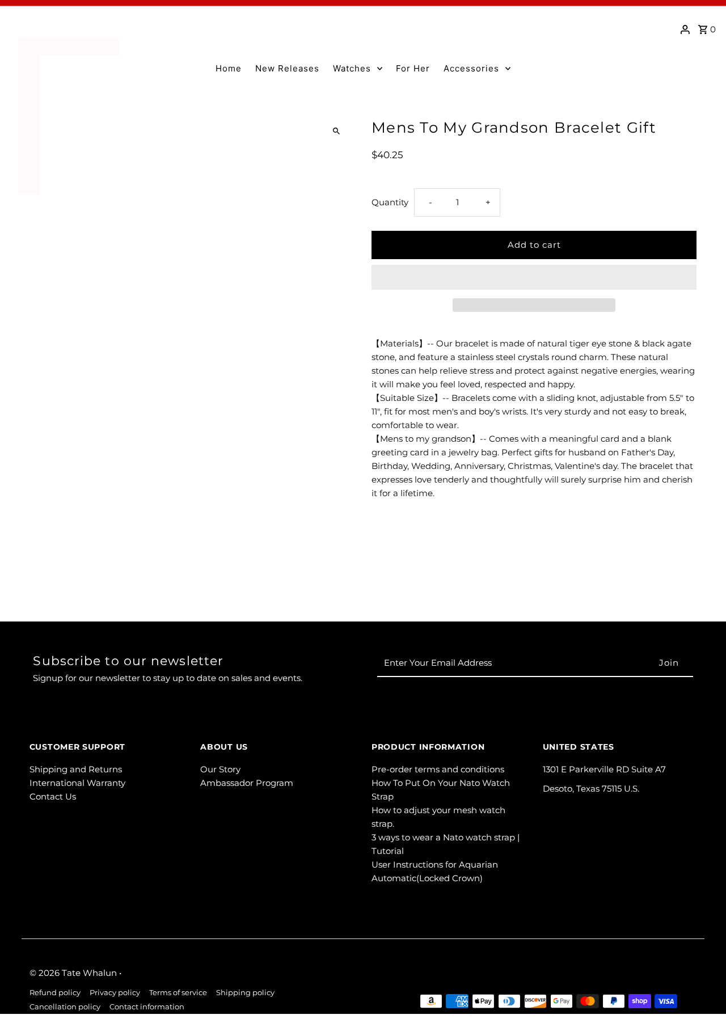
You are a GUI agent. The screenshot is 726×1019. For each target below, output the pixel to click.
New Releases (287, 68)
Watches (352, 68)
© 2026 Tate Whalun (74, 972)
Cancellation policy (64, 1007)
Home (229, 68)
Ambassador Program (246, 782)
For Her (413, 68)
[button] (534, 277)
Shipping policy (245, 992)
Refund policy (55, 992)
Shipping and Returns (75, 769)
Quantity (390, 202)
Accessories (471, 68)
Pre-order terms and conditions (438, 769)
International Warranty (77, 782)
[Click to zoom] (336, 131)
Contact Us (52, 796)
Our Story (220, 769)
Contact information (146, 1007)
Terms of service (178, 992)
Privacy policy (115, 992)
